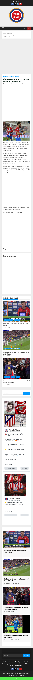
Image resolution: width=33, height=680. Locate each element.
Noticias (12, 76)
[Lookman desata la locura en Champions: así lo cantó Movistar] (16, 567)
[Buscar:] (13, 393)
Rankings (18, 662)
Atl (6, 506)
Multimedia (6, 76)
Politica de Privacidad (16, 666)
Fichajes (11, 662)
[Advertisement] (16, 57)
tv (9, 574)
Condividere (24, 468)
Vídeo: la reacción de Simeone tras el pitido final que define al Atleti (16, 368)
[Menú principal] (3, 28)
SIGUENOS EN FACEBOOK (29, 28)
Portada (9, 249)
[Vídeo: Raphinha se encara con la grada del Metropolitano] (16, 624)
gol (11, 574)
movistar (15, 574)
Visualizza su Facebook (11, 468)
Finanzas (21, 664)
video (10, 546)
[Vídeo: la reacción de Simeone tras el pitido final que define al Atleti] (16, 596)
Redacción (7, 84)
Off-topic (28, 664)
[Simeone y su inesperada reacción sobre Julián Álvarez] (16, 539)
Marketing (5, 664)
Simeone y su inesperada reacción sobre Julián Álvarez (16, 311)
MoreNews (12, 675)
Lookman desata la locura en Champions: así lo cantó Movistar (16, 340)
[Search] (24, 28)
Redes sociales (13, 664)
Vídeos (16, 76)
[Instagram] (18, 4)
